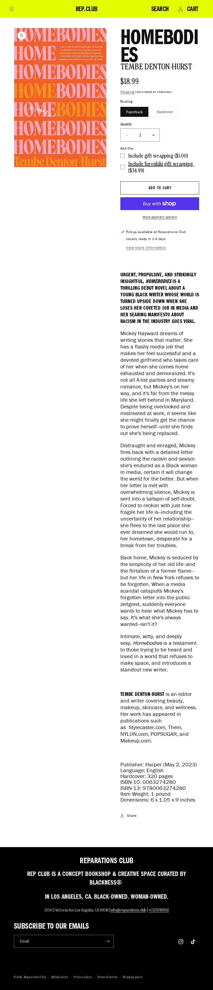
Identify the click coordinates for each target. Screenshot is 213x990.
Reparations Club (35, 977)
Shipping (127, 92)
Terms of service (107, 977)
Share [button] (131, 816)
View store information (146, 248)
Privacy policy (82, 977)
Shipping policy (133, 977)
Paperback (134, 112)
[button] (12, 9)
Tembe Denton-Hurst (156, 66)
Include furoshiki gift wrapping (161, 163)
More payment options (160, 217)
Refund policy (60, 977)
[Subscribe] (107, 941)
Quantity (126, 124)
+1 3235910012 (158, 910)
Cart (192, 9)
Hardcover (168, 113)
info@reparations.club (128, 910)
